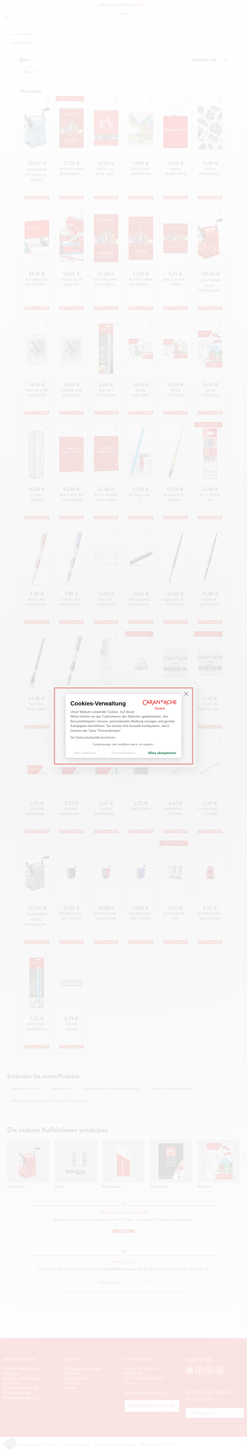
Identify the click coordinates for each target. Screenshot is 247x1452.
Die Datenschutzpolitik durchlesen (92, 737)
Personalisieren (123, 753)
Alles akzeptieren (162, 753)
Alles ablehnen (85, 753)
